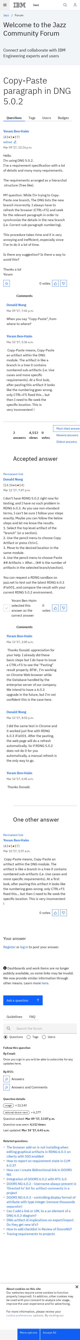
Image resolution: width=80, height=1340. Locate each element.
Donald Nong (16, 305)
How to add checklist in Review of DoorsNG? (39, 1229)
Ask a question (17, 1000)
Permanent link (13, 474)
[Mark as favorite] (6, 283)
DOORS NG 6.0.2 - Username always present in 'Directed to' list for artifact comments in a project (41, 1188)
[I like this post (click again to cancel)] (55, 283)
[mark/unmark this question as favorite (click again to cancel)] (6, 283)
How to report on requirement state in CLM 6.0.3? (38, 1163)
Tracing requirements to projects (31, 1234)
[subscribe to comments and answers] (6, 1087)
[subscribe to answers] (6, 1079)
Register (9, 947)
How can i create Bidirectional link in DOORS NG (39, 1172)
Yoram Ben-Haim (16, 131)
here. (45, 983)
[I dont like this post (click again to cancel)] (63, 283)
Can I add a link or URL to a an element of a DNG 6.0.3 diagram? (39, 1213)
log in (24, 947)
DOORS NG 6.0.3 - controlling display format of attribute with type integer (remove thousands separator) (41, 1201)
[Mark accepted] (6, 608)
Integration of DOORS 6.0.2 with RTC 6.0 (37, 1179)
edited (7, 142)
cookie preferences (19, 1315)
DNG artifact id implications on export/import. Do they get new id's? (40, 1222)
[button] (76, 1286)
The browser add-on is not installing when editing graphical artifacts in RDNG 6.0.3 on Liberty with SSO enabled (39, 1151)
